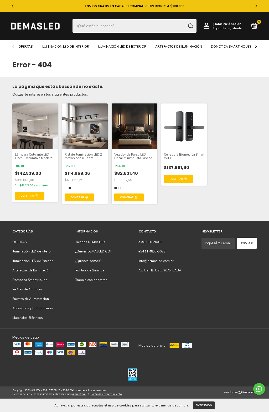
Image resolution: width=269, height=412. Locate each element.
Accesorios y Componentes (32, 308)
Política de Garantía (89, 270)
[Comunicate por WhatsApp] (259, 389)
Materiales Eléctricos (27, 318)
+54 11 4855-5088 (151, 251)
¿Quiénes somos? (88, 261)
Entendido (204, 405)
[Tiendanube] (240, 392)
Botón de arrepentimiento (106, 394)
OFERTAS (25, 46)
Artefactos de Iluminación (178, 46)
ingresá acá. (79, 394)
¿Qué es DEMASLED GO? (93, 251)
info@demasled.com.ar (155, 261)
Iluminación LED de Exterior (122, 46)
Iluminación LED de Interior (65, 46)
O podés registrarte (227, 28)
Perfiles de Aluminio (27, 289)
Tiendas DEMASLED (90, 242)
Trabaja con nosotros (91, 280)
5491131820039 (150, 242)
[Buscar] (190, 26)
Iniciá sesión (232, 24)
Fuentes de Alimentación (30, 299)
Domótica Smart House (231, 46)
